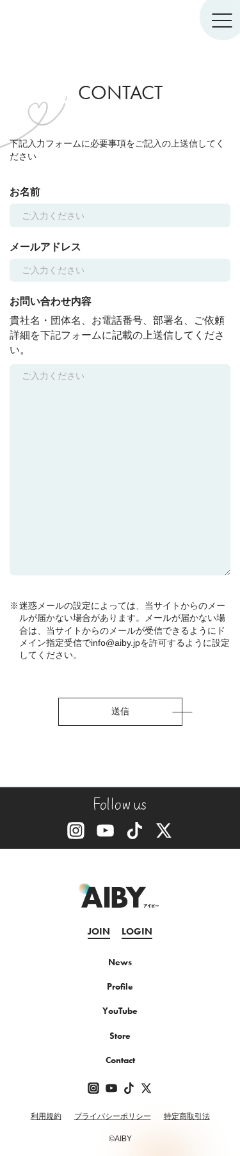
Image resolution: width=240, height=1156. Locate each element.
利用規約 (46, 1117)
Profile (120, 986)
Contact (120, 1060)
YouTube (120, 1010)
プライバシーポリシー (112, 1117)
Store (120, 1035)
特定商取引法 (187, 1117)
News (120, 962)
